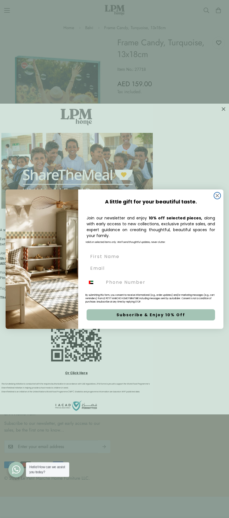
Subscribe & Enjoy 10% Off (150, 315)
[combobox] (94, 282)
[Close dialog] (217, 195)
